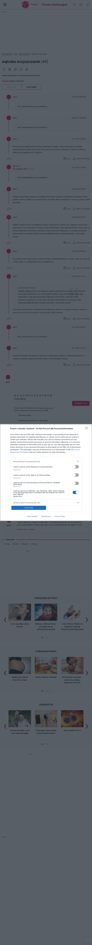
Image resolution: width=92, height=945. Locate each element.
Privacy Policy (59, 516)
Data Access (46, 516)
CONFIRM (28, 508)
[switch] (76, 466)
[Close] (87, 428)
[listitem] (46, 461)
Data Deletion (32, 516)
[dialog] (46, 472)
